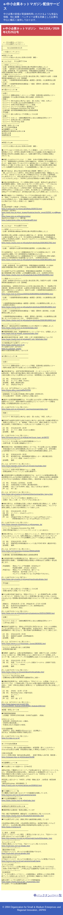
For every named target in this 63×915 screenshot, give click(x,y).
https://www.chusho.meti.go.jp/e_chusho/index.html (21, 882)
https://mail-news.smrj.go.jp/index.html (16, 846)
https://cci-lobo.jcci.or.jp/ (11, 738)
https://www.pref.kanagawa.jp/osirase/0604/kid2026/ (21, 551)
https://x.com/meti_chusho (11, 349)
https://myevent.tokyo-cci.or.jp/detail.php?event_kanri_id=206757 (25, 437)
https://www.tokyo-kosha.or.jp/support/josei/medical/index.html (25, 579)
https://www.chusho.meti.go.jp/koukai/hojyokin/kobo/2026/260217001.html (29, 243)
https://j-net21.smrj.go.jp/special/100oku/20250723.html (22, 209)
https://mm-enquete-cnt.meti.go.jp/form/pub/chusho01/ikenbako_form (27, 838)
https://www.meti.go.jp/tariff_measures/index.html (20, 333)
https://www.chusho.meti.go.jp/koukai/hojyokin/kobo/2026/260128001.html (29, 307)
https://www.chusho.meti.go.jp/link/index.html (18, 800)
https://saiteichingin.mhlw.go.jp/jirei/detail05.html (19, 220)
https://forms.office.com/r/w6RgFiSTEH (16, 390)
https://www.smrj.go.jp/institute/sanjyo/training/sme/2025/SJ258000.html (28, 613)
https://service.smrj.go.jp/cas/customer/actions (19, 795)
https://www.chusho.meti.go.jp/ (13, 345)
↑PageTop (55, 911)
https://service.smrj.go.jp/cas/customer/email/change (21, 861)
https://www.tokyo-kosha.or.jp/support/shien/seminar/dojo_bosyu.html (27, 494)
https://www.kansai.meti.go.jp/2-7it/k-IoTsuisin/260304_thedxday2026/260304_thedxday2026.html (23, 705)
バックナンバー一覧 (49, 895)
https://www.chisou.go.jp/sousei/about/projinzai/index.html (23, 672)
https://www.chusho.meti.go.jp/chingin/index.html (20, 328)
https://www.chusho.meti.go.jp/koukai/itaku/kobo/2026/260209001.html (27, 275)
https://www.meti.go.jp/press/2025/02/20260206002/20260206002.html (27, 294)
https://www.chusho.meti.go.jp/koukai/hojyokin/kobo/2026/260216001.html (29, 260)
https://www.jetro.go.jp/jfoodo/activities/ (16, 216)
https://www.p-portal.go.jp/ (11, 827)
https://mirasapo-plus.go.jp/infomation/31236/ (18, 757)
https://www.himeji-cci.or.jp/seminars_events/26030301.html (24, 643)
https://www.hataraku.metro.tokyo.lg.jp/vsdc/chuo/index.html (24, 466)
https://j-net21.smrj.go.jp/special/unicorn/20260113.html (22, 785)
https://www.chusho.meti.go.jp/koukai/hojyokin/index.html (23, 816)
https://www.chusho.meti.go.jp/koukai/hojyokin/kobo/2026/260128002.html (29, 320)
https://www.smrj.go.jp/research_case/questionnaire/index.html (25, 409)
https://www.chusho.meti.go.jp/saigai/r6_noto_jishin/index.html (24, 339)
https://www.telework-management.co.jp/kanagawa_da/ (22, 524)
